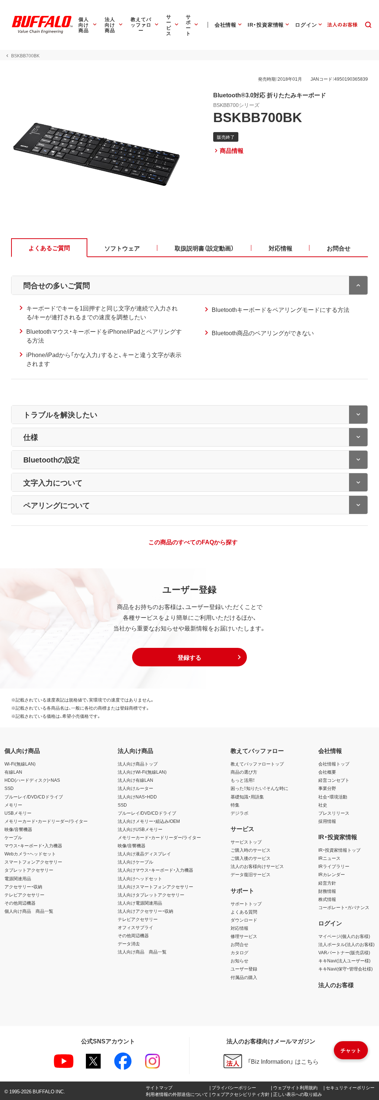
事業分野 (327, 788)
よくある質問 (244, 911)
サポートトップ (246, 903)
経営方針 (327, 882)
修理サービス (244, 936)
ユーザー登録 (244, 968)
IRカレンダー (331, 874)
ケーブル (13, 837)
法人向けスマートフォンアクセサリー (155, 886)
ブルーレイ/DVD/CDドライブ (33, 796)
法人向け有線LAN (135, 780)
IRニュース (329, 858)
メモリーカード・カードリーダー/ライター (46, 821)
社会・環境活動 (332, 796)
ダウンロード (244, 919)
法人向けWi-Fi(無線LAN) (142, 771)
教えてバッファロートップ (257, 763)
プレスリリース (333, 813)
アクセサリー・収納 (23, 886)
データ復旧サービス (251, 874)
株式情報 (327, 899)
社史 (322, 804)
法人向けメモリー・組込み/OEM (149, 821)
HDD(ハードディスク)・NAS (32, 780)
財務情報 (327, 891)
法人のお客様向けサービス (257, 866)
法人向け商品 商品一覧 (142, 951)
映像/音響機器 (18, 829)
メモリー (13, 804)
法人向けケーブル (135, 861)
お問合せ (239, 944)
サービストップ (246, 841)
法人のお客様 (336, 984)
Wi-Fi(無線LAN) (20, 763)
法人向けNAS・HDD (137, 796)
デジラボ (239, 813)
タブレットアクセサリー (28, 870)
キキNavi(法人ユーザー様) (344, 960)
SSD (9, 788)
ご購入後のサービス (251, 858)
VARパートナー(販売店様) (344, 952)
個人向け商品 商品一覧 (28, 911)
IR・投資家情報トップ (339, 850)
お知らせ (239, 960)
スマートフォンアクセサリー (33, 861)
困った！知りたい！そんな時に (259, 788)
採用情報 (327, 821)
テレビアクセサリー (24, 894)
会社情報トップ (333, 763)
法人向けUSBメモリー (140, 829)
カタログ (239, 952)
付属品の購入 (244, 977)
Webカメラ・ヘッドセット (30, 853)
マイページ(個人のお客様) (344, 936)
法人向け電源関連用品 (140, 902)
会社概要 (327, 771)
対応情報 (239, 928)
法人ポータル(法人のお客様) (346, 944)
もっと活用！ (243, 780)
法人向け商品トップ (138, 763)
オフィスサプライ (135, 927)
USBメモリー (17, 813)
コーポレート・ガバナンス (343, 907)
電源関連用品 (17, 878)
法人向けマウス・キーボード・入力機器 (155, 870)
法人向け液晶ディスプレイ (144, 853)
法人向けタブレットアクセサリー (151, 894)
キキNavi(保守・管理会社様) (345, 968)
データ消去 (129, 943)
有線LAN (13, 771)
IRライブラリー (333, 866)
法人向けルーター (135, 788)
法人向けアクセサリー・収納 (145, 911)
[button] (189, 657)
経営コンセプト (333, 780)
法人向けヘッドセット (140, 878)
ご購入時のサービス (251, 850)
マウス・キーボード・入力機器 (33, 845)
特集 (235, 804)
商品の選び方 (244, 771)
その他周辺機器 (20, 902)
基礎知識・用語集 (247, 796)
